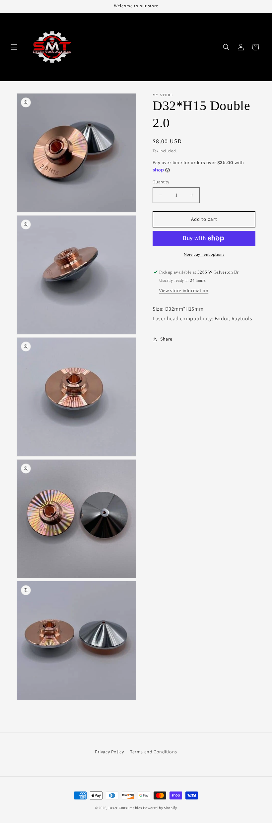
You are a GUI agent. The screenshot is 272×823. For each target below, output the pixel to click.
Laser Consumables (125, 807)
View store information (183, 290)
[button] (14, 47)
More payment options (204, 254)
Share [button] (166, 339)
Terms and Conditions (153, 752)
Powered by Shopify (160, 807)
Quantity (161, 182)
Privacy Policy (109, 752)
